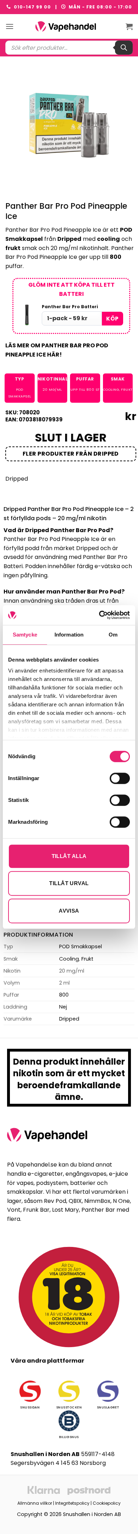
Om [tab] (113, 635)
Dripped (16, 479)
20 (45, 389)
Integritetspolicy (72, 1503)
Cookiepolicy (107, 1503)
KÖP (112, 318)
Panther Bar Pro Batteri (70, 306)
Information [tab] (69, 635)
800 (90, 389)
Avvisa (69, 911)
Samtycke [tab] (25, 635)
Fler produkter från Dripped (71, 454)
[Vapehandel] (69, 26)
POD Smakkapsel (80, 946)
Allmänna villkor (34, 1503)
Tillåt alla (69, 856)
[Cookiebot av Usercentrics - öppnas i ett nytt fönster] (99, 615)
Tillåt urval (68, 883)
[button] (9, 26)
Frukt (126, 389)
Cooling (111, 389)
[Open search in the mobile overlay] (69, 48)
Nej (63, 1006)
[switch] (120, 778)
